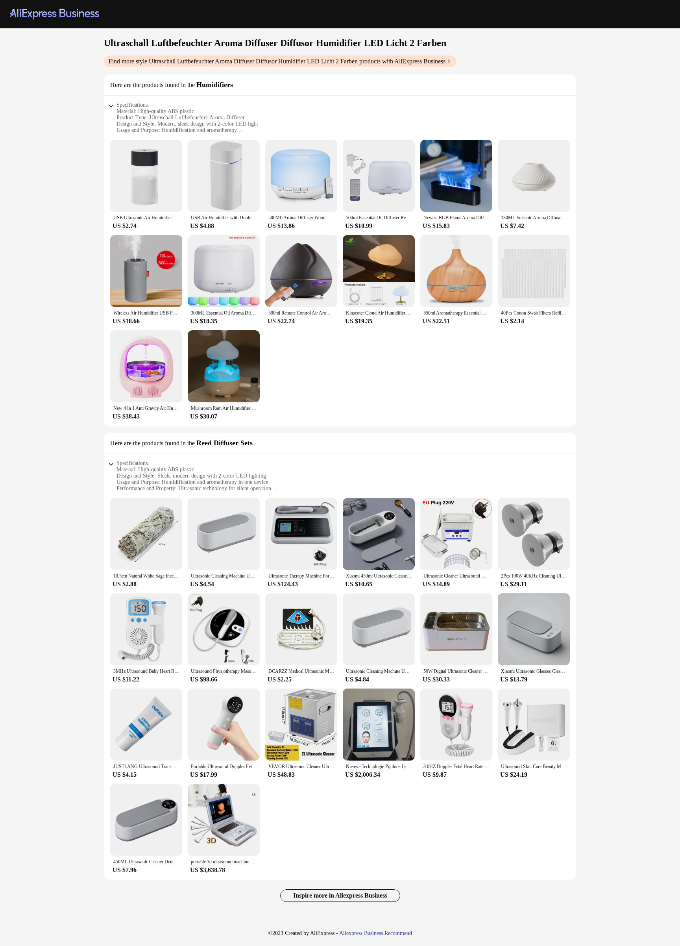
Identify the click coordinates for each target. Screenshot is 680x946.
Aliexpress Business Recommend (375, 933)
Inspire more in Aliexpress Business (340, 895)
